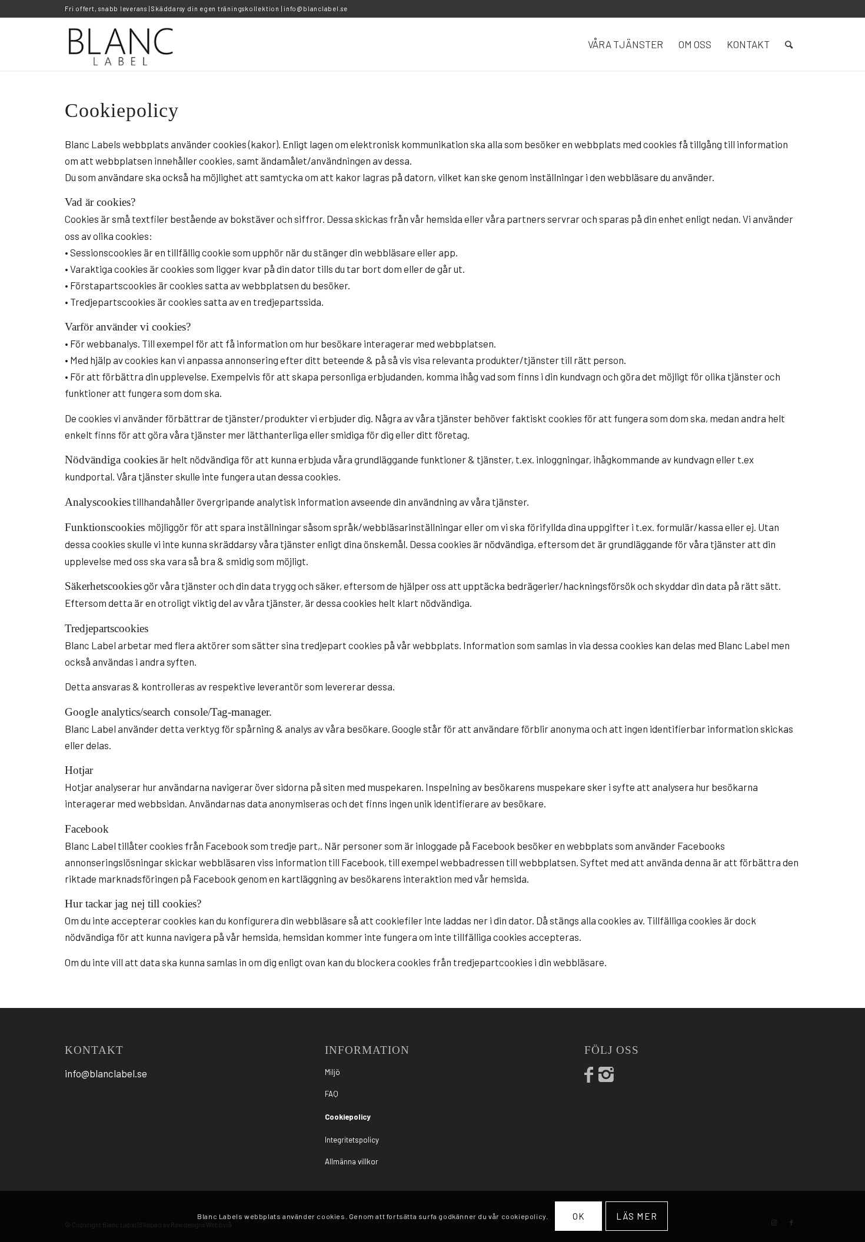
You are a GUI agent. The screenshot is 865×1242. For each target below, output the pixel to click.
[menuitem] (625, 44)
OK (579, 1216)
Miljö (332, 1072)
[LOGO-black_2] (121, 44)
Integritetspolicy (352, 1139)
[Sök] (788, 44)
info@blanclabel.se (316, 8)
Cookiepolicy (348, 1116)
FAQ (331, 1094)
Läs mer (636, 1216)
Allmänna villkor (351, 1161)
